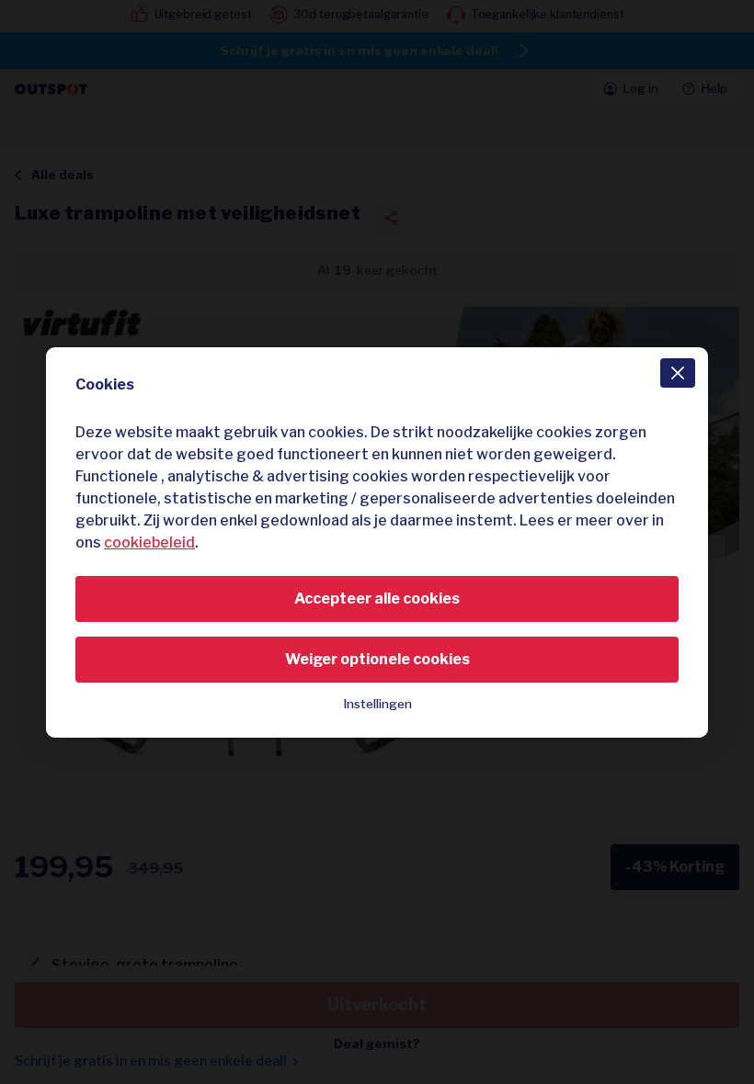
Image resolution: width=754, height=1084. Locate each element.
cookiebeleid (149, 542)
